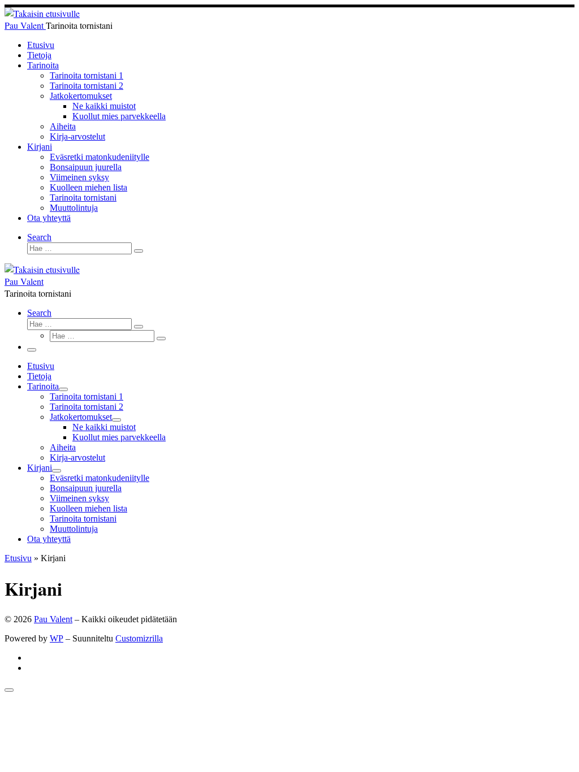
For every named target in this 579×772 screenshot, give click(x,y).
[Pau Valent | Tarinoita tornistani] (42, 13)
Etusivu (18, 558)
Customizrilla (139, 638)
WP (56, 638)
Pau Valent (53, 619)
